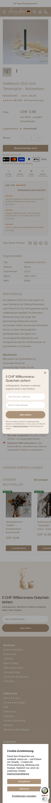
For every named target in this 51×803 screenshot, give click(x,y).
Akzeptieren (24, 781)
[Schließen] (45, 372)
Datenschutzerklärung (18, 774)
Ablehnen (24, 789)
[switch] (44, 798)
